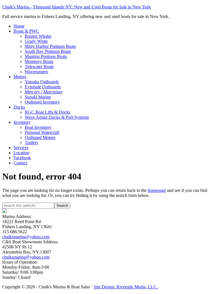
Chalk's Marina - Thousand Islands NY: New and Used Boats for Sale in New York (76, 7)
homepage (157, 190)
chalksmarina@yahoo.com (26, 236)
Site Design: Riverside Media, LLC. (126, 286)
